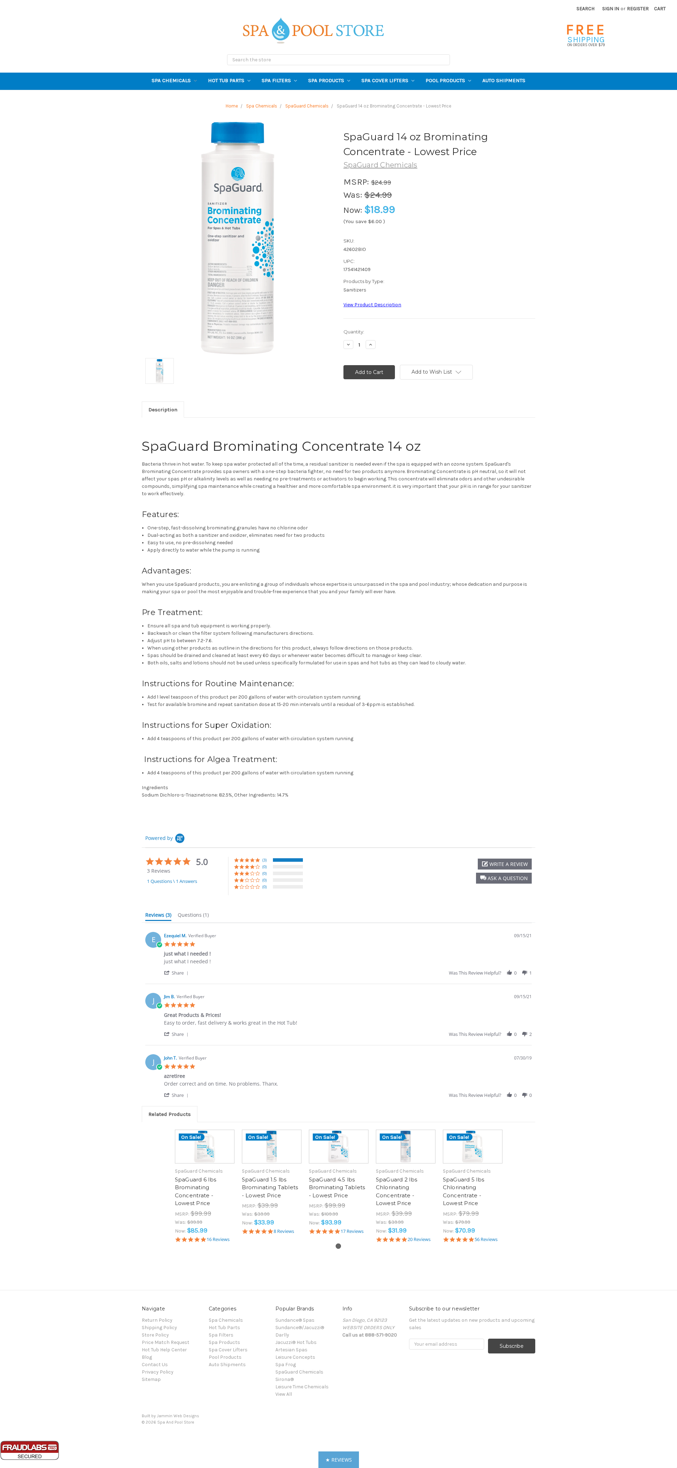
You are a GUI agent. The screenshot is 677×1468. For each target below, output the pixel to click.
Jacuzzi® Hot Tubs (296, 1342)
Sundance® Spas (295, 1320)
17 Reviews (352, 1231)
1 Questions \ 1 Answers (172, 881)
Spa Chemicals (172, 80)
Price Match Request (165, 1342)
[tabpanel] (204, 1186)
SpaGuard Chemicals (299, 1372)
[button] (504, 878)
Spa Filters (277, 80)
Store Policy (155, 1335)
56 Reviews (486, 1239)
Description (162, 409)
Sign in (610, 9)
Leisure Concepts (295, 1357)
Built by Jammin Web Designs (170, 1415)
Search (585, 9)
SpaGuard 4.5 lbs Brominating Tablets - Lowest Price (337, 1187)
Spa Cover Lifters (385, 80)
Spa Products (327, 80)
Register (638, 9)
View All (283, 1394)
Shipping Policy (159, 1328)
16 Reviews (218, 1239)
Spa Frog (285, 1365)
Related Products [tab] (169, 1114)
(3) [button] (264, 859)
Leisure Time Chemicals (302, 1387)
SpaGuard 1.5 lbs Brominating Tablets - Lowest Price (270, 1187)
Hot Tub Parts (227, 80)
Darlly (282, 1335)
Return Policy (157, 1320)
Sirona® (284, 1379)
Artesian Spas (291, 1350)
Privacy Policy (157, 1372)
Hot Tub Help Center (164, 1350)
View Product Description (372, 305)
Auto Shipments (503, 80)
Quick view (204, 1140)
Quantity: (353, 331)
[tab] (158, 916)
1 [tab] (338, 1246)
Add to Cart (204, 1153)
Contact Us (155, 1365)
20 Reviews (419, 1239)
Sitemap (151, 1379)
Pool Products (446, 80)
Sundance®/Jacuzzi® (299, 1328)
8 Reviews (284, 1231)
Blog (147, 1357)
